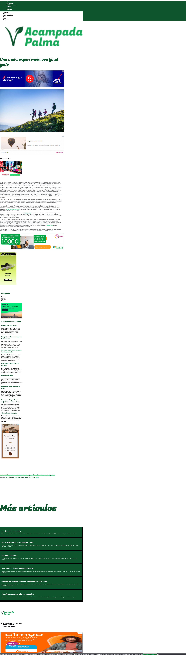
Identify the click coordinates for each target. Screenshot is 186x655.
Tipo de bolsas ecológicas (9, 413)
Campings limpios (7, 375)
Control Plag (28, 213)
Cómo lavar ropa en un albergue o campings (18, 594)
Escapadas (9, 9)
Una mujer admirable (9, 555)
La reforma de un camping (11, 531)
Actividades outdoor (12, 5)
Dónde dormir (10, 2)
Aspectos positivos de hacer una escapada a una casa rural (24, 581)
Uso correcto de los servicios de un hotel (17, 542)
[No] (158, 654)
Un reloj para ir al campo (9, 325)
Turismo (9, 6)
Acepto (145, 654)
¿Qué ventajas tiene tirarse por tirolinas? (18, 568)
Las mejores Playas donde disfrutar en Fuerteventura (10, 401)
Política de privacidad (152, 654)
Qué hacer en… (10, 3)
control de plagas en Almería (13, 209)
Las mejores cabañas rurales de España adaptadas (11, 351)
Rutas (8, 8)
